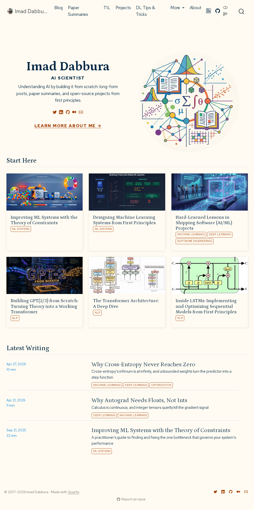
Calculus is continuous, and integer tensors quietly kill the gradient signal (150, 407)
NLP (15, 318)
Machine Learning (191, 234)
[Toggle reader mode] (225, 14)
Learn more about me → (68, 125)
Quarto (73, 492)
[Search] (241, 11)
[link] (177, 7)
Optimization (161, 385)
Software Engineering (194, 241)
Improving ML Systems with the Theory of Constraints (161, 430)
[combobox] (242, 11)
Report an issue (134, 499)
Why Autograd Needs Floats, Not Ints (139, 400)
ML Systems (20, 229)
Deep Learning (220, 234)
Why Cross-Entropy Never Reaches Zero (143, 364)
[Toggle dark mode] (225, 7)
